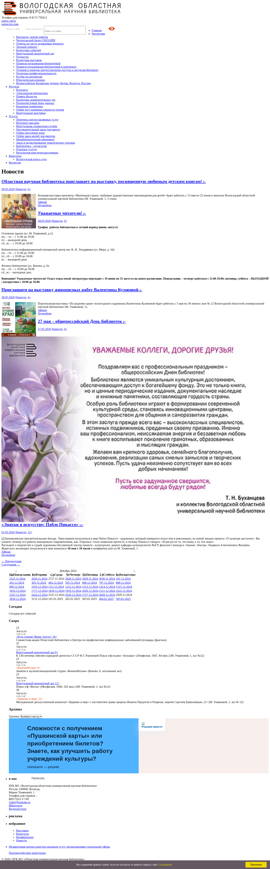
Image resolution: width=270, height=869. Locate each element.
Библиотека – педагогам (31, 146)
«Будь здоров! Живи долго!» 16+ (36, 636)
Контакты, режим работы (32, 37)
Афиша (42, 202)
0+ (65, 220)
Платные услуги (26, 149)
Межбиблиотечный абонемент (35, 139)
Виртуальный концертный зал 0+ (37, 652)
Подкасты (22, 56)
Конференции (25, 837)
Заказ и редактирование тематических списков (45, 142)
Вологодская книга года (31, 159)
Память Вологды (26, 96)
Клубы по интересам (29, 76)
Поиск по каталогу (34, 29)
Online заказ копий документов (35, 136)
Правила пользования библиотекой (38, 63)
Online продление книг (30, 132)
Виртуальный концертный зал (35, 53)
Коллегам (15, 162)
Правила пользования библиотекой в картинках (46, 66)
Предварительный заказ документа (38, 129)
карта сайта (8, 20)
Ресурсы (14, 86)
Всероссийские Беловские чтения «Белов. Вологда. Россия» (53, 83)
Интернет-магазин (27, 122)
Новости (20, 189)
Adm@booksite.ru (19, 802)
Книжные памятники (29, 106)
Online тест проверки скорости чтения (40, 109)
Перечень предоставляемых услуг (37, 119)
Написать (38, 778)
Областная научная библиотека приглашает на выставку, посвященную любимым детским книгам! (103, 181)
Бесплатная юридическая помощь (37, 152)
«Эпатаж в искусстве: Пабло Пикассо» (42, 524)
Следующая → (10, 564)
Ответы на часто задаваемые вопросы (40, 43)
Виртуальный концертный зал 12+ (38, 683)
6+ (29, 189)
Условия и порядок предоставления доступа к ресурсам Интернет (57, 70)
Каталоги (22, 89)
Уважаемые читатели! (62, 213)
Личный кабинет (26, 46)
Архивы (14, 716)
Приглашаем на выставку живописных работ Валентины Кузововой (71, 289)
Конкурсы (15, 155)
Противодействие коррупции (27, 852)
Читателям (98, 33)
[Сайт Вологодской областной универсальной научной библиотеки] (61, 14)
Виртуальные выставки (31, 113)
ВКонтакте (15, 805)
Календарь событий (28, 50)
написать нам (9, 24)
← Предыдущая (11, 561)
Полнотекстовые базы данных (35, 103)
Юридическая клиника (30, 80)
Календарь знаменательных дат (35, 99)
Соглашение (165, 864)
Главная (97, 30)
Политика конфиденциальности (36, 73)
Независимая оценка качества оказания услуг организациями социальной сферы (59, 846)
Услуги (13, 116)
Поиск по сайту (13, 29)
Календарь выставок (29, 60)
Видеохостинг (18, 808)
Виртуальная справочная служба (36, 126)
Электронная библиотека (32, 93)
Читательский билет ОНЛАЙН (35, 40)
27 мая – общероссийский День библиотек (82, 321)
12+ (30, 532)
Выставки (22, 830)
